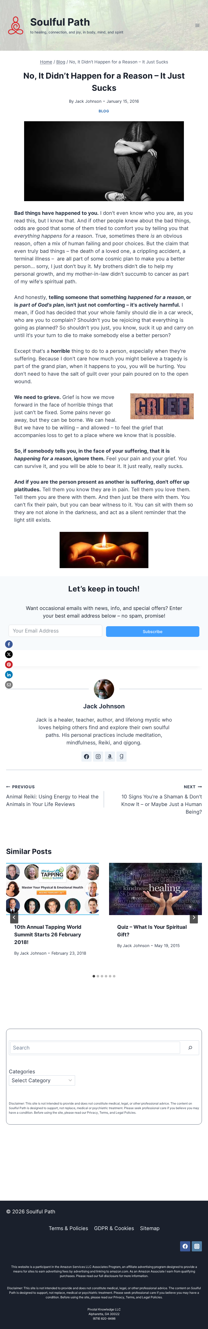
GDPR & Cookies (114, 1228)
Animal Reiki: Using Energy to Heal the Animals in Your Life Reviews (52, 795)
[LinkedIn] (9, 674)
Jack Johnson (88, 101)
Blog (104, 111)
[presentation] (52, 889)
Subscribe (152, 631)
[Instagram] (197, 1246)
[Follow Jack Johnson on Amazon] (110, 756)
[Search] (190, 1048)
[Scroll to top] (197, 1308)
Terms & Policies (68, 1228)
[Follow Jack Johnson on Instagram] (98, 756)
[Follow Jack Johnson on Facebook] (86, 756)
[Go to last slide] (14, 917)
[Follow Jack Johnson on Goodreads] (121, 756)
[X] (9, 654)
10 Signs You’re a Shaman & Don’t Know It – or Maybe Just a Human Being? (161, 799)
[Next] (194, 917)
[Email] (9, 685)
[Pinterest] (9, 664)
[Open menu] (197, 25)
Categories (22, 1072)
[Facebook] (9, 644)
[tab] (94, 976)
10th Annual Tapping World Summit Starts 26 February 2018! (47, 934)
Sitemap (150, 1228)
